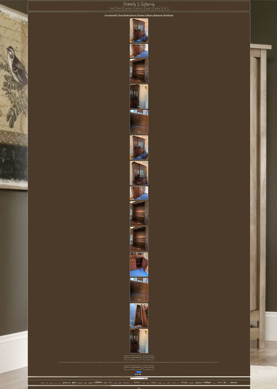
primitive (80, 383)
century (148, 383)
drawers (214, 383)
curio (168, 383)
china (110, 382)
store (178, 383)
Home (139, 388)
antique (207, 382)
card (105, 383)
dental (51, 383)
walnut (115, 383)
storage (164, 383)
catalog (143, 383)
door (131, 383)
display (154, 382)
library (43, 383)
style (47, 383)
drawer (137, 382)
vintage (184, 382)
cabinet (98, 382)
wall (228, 383)
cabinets (174, 383)
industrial (59, 383)
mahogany (126, 383)
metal (119, 383)
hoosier (191, 383)
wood (219, 382)
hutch (85, 383)
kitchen (233, 382)
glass (74, 382)
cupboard (198, 383)
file (225, 382)
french (160, 383)
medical (90, 383)
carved (55, 383)
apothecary (66, 383)
